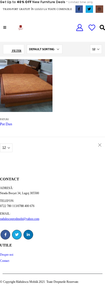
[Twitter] (89, 9)
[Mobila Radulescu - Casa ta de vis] (20, 28)
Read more (44, 68)
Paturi (4, 119)
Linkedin (28, 235)
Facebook (5, 235)
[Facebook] (79, 9)
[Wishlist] (92, 28)
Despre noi (6, 254)
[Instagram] (99, 9)
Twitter (17, 235)
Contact (4, 261)
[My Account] (79, 28)
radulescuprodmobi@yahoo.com (19, 219)
